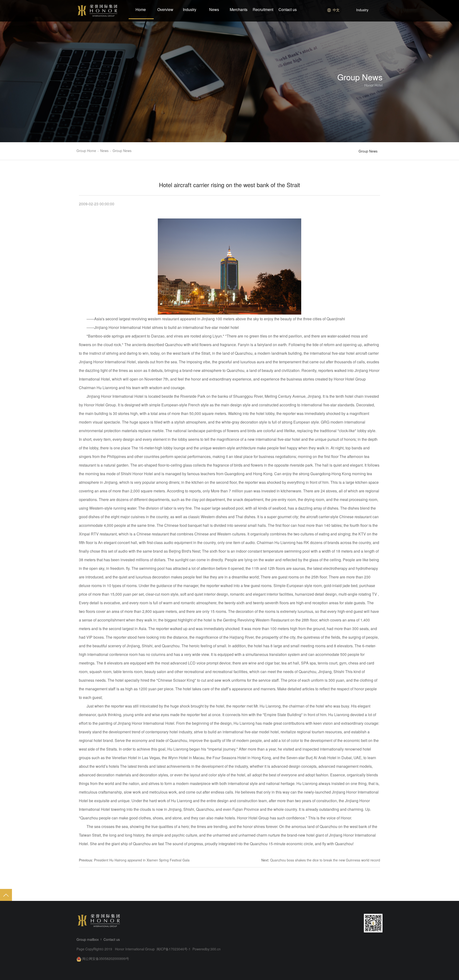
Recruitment (263, 9)
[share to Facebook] (341, 923)
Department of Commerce (366, 46)
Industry (189, 9)
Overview (165, 9)
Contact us (288, 9)
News (214, 9)
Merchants (238, 9)
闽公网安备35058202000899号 (105, 958)
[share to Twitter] (350, 923)
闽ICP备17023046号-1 (174, 949)
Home (141, 9)
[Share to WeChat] (331, 923)
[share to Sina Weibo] (322, 923)
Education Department (364, 38)
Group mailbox (87, 939)
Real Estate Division (362, 29)
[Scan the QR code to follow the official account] (373, 923)
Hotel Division (357, 20)
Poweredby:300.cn (206, 949)
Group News (368, 151)
